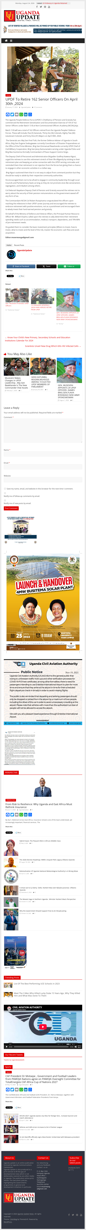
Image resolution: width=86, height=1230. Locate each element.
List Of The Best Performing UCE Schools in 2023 (37, 983)
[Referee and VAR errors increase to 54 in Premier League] (11, 1126)
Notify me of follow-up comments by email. (22, 496)
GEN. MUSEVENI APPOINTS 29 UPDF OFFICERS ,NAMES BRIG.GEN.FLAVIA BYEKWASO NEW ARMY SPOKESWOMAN (67, 316)
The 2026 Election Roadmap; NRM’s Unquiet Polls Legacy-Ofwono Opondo (47, 860)
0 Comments (38, 107)
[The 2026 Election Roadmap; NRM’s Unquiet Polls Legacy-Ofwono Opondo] (11, 859)
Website (7, 476)
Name (7, 450)
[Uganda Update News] (6, 40)
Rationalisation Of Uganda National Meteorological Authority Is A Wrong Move (48, 871)
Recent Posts (19, 245)
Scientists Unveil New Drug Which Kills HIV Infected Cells (53, 346)
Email (7, 463)
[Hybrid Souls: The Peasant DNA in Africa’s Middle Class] (11, 840)
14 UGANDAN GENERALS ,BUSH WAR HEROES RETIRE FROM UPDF (41, 307)
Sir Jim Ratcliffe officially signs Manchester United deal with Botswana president (49, 1137)
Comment (9, 417)
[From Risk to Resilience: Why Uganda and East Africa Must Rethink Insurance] (43, 778)
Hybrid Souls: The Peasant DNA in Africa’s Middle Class (40, 841)
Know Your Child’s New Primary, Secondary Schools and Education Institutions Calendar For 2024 (37, 339)
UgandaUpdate (26, 107)
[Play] (7, 1047)
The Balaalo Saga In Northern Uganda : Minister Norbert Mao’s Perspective (47, 899)
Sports (9, 1072)
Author (9, 245)
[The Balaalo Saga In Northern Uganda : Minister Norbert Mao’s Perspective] (11, 898)
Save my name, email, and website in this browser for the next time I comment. (40, 488)
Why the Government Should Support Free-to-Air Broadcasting (42, 911)
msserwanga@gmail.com (43, 1188)
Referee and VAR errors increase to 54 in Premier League (40, 1127)
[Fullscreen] (79, 1047)
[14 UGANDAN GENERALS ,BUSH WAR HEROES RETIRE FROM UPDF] (42, 296)
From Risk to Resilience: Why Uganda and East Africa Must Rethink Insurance (38, 805)
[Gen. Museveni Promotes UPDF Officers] (17, 295)
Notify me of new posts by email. (17, 503)
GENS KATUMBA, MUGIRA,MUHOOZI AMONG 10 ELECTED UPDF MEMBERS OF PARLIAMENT (41, 382)
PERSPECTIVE (11, 800)
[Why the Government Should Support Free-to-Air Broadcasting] (11, 910)
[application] (43, 1027)
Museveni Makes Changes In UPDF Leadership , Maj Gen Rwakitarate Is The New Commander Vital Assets (16, 383)
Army (8, 95)
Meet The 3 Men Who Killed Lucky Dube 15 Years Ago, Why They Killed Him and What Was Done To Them (47, 994)
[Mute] (76, 1047)
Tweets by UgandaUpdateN (14, 1060)
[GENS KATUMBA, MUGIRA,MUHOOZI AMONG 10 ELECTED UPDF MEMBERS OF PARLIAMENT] (43, 359)
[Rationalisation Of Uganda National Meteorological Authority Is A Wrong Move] (11, 870)
